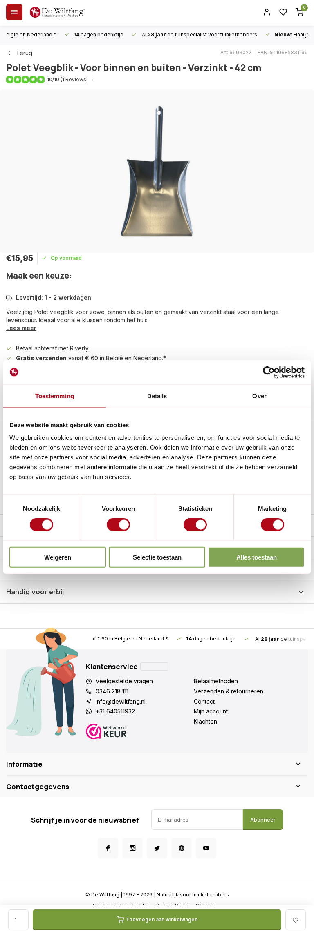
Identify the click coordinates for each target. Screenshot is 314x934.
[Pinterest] (181, 848)
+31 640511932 (115, 711)
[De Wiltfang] (57, 12)
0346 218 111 (112, 691)
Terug (24, 52)
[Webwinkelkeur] (140, 732)
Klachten (205, 721)
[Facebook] (108, 848)
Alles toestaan (256, 557)
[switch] (118, 524)
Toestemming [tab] (54, 395)
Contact (204, 701)
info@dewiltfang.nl (121, 701)
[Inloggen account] (267, 12)
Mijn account (211, 711)
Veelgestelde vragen (124, 681)
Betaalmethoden (216, 681)
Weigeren (57, 557)
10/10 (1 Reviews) (67, 79)
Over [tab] (259, 395)
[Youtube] (206, 848)
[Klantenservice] (154, 666)
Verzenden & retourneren (228, 691)
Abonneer (263, 819)
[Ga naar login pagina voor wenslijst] (283, 12)
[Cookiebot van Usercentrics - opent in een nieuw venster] (269, 372)
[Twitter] (157, 848)
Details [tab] (157, 395)
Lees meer (21, 327)
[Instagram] (132, 848)
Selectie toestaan (157, 557)
